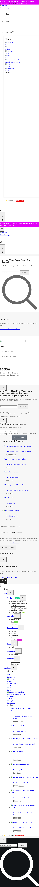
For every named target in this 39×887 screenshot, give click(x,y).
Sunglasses (8, 71)
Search (22, 845)
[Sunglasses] (9, 69)
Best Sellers (15, 664)
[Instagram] (5, 369)
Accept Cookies (8, 548)
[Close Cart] (3, 559)
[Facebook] (0, 369)
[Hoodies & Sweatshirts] (13, 60)
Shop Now (12, 3)
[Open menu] (2, 229)
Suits (6, 58)
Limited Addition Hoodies (13, 62)
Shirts (9, 644)
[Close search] (3, 840)
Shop (5, 593)
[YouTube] (9, 369)
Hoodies (16, 640)
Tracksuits (8, 53)
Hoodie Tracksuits (17, 601)
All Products (15, 620)
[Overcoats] (9, 43)
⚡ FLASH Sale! (14, 201)
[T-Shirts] (8, 64)
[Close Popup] (3, 387)
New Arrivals (15, 662)
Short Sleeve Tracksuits (19, 608)
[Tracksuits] (9, 51)
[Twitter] (2, 369)
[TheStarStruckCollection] (7, 8)
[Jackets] (8, 47)
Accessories (11, 651)
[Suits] (7, 56)
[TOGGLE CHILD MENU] (10, 592)
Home (7, 14)
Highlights (10, 616)
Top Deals (7, 668)
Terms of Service (9, 352)
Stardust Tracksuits (17, 610)
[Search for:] (11, 273)
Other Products (12, 628)
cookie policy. (14, 543)
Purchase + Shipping (10, 356)
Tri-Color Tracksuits (18, 606)
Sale (14, 622)
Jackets (7, 49)
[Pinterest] (7, 369)
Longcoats (8, 45)
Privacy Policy (8, 354)
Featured (10, 658)
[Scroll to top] (2, 581)
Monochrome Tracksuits (19, 604)
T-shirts (7, 66)
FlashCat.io (15, 375)
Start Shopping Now (9, 577)
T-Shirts (13, 647)
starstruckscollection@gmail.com (10, 329)
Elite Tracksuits (17, 612)
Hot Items (14, 624)
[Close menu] (0, 585)
